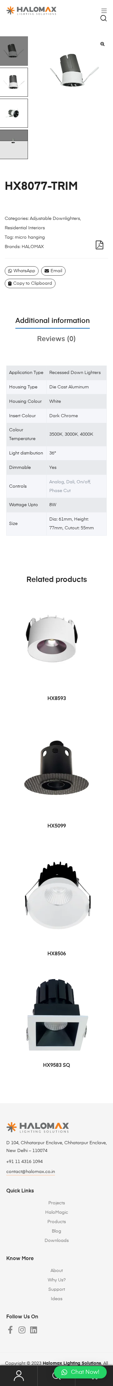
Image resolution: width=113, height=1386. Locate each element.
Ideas (56, 1299)
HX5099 (56, 826)
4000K (86, 434)
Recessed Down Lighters (75, 373)
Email (56, 271)
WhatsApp (24, 271)
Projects (56, 1203)
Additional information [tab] (52, 321)
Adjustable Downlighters (55, 218)
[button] (102, 43)
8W (52, 505)
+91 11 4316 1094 (24, 1162)
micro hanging (30, 237)
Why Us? (57, 1280)
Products (56, 1222)
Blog (56, 1231)
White (55, 401)
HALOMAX (33, 247)
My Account (19, 1376)
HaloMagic (56, 1212)
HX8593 (56, 698)
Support (56, 1289)
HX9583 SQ (56, 1065)
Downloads (57, 1240)
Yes (52, 467)
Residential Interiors (25, 228)
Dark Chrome (63, 416)
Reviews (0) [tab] (56, 339)
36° (52, 453)
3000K (71, 434)
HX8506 (56, 954)
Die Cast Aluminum (69, 387)
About (57, 1271)
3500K (55, 434)
